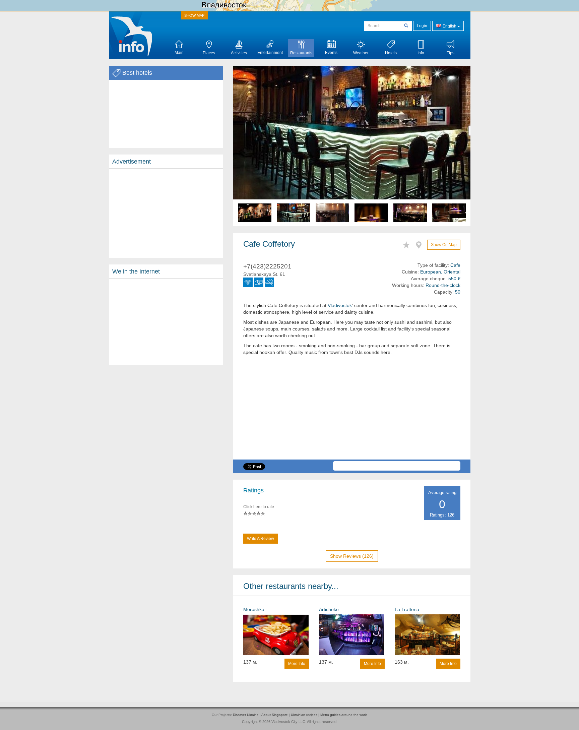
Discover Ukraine (246, 715)
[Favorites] (407, 243)
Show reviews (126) (352, 556)
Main (179, 52)
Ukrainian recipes (304, 715)
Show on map (444, 244)
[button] (251, 146)
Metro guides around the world (344, 715)
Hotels (391, 53)
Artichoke (329, 609)
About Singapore (274, 715)
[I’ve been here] (420, 243)
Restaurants (301, 53)
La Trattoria (407, 609)
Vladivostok (340, 305)
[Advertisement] (166, 213)
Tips (450, 53)
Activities (239, 53)
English (449, 26)
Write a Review (260, 538)
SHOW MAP (194, 15)
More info (296, 663)
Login (422, 25)
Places (209, 53)
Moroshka (253, 609)
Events (331, 52)
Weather (361, 53)
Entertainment (270, 52)
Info (420, 53)
